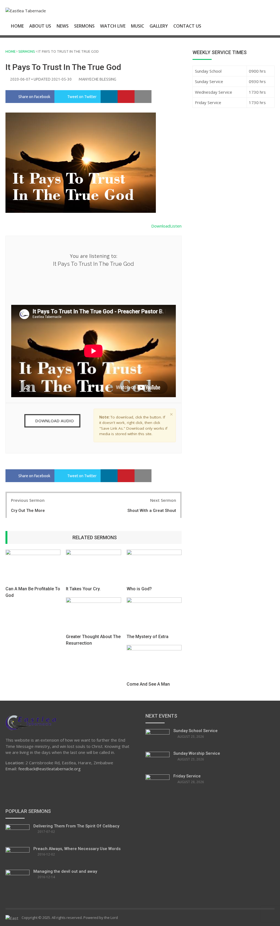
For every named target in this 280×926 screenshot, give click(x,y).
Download (160, 226)
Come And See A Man (148, 684)
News (63, 26)
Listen (176, 226)
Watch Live (113, 26)
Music (137, 26)
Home (17, 26)
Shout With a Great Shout (151, 510)
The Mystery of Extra (147, 636)
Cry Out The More (28, 510)
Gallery (159, 26)
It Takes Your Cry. (83, 588)
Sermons (84, 26)
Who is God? (139, 588)
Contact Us (187, 26)
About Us (40, 26)
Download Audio (54, 420)
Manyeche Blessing (97, 79)
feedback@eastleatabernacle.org (49, 768)
